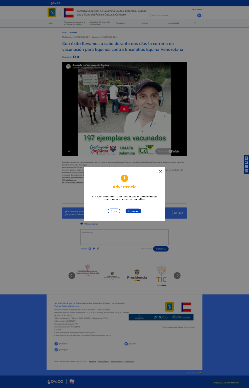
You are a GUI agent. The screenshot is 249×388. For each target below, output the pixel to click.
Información (133, 211)
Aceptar (114, 211)
